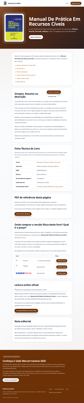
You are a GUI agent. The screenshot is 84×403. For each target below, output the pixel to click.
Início (67, 3)
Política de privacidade (55, 392)
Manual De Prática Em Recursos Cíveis (48, 162)
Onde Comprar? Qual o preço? (25, 75)
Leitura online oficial (22, 78)
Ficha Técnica (20, 68)
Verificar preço (62, 260)
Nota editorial (20, 82)
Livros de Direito (59, 389)
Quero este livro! (36, 37)
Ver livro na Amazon (54, 92)
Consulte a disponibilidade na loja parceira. (50, 186)
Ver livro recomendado (10, 380)
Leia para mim (52, 96)
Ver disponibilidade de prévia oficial (26, 310)
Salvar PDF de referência (23, 214)
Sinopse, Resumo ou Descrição (26, 65)
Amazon (23, 238)
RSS (67, 389)
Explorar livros (76, 3)
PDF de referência (22, 72)
